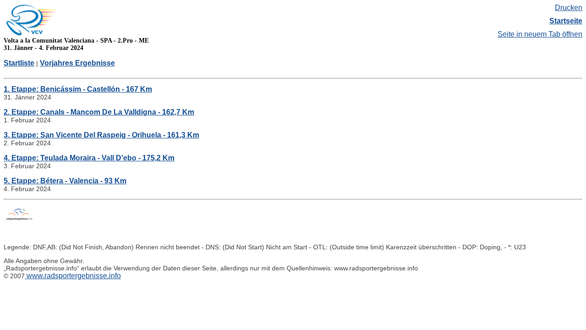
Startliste (19, 63)
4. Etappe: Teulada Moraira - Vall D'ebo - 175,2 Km (89, 158)
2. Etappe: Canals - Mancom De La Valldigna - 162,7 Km (99, 112)
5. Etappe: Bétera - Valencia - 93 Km (65, 181)
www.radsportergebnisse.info (73, 276)
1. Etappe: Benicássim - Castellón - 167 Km (78, 89)
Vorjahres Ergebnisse (77, 63)
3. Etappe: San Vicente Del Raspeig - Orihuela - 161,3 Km (101, 135)
